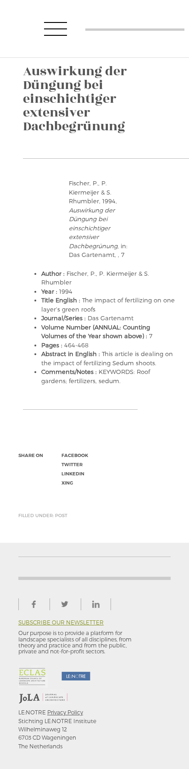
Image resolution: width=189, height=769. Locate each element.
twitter (72, 465)
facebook (74, 455)
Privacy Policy (65, 712)
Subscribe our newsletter (61, 622)
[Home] (134, 29)
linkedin (72, 474)
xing (67, 483)
